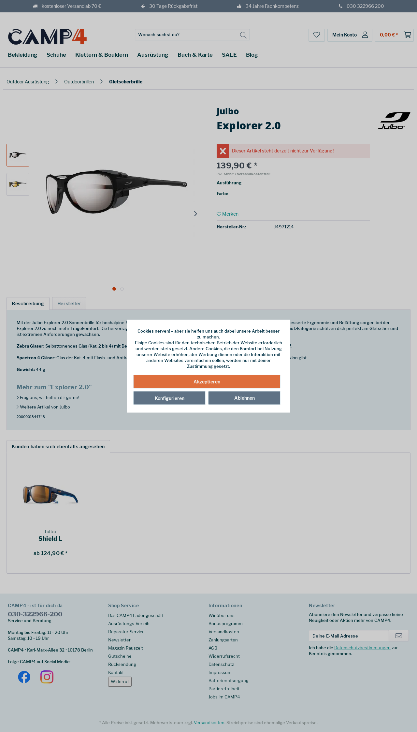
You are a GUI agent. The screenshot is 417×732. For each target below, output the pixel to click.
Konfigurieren (169, 398)
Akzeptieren (207, 381)
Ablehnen (244, 398)
